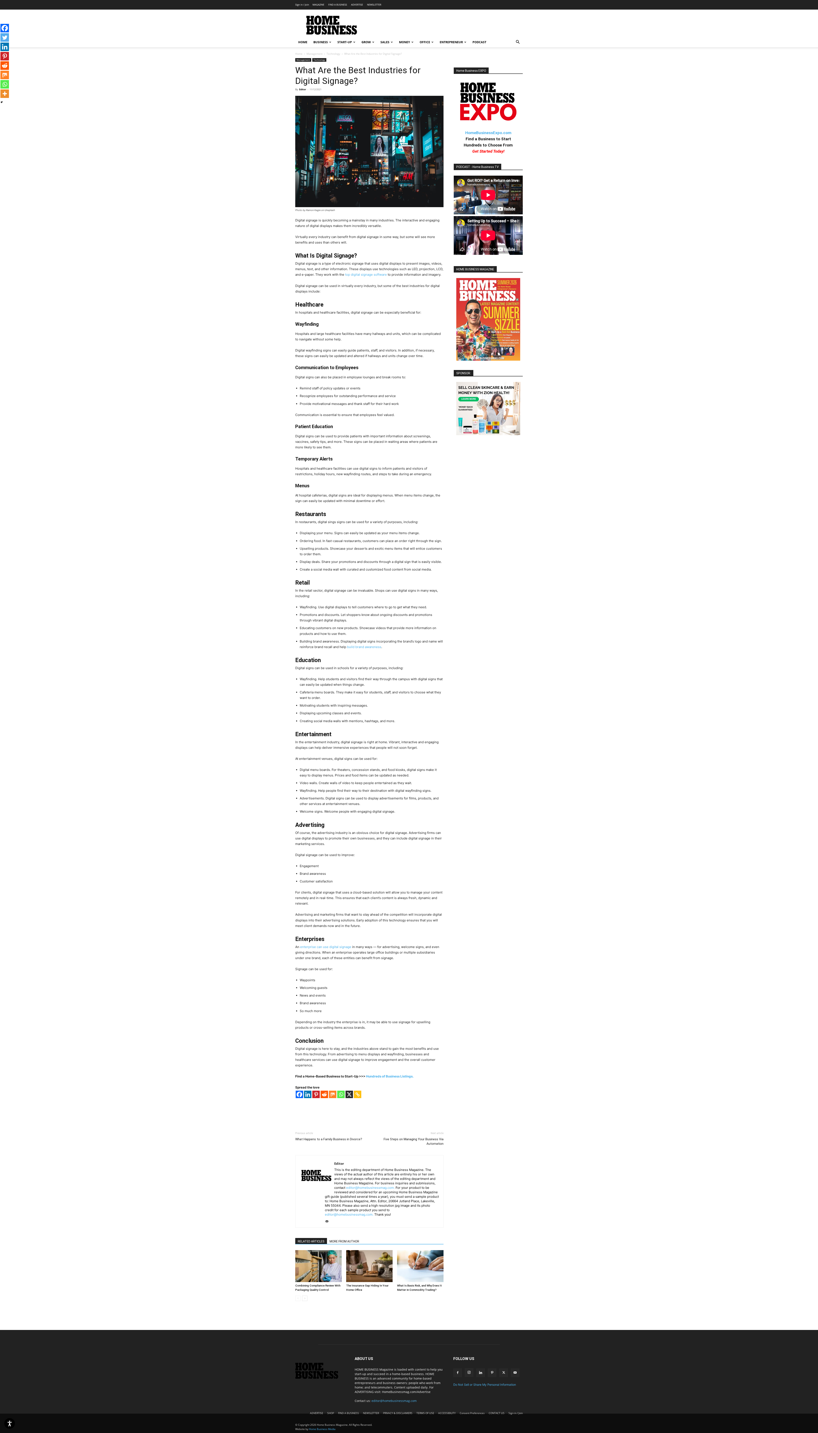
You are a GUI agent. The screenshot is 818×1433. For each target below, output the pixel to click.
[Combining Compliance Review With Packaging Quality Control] (318, 1266)
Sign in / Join (302, 4)
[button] (518, 42)
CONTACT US (496, 1413)
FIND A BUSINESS (337, 4)
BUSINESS (320, 42)
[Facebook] (299, 1094)
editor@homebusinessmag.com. (370, 1188)
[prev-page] (298, 1298)
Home (298, 54)
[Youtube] (515, 1372)
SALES (384, 42)
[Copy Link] (357, 1094)
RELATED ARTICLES (311, 1241)
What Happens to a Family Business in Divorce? (328, 1139)
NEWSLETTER (374, 4)
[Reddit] (324, 1094)
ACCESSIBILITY (447, 1413)
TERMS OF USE (425, 1413)
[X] (349, 1094)
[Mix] (332, 1094)
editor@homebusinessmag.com (394, 1401)
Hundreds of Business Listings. (389, 1076)
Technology (333, 54)
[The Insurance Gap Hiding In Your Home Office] (369, 1266)
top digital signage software (366, 275)
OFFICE (425, 42)
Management (315, 54)
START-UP (344, 42)
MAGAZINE (318, 4)
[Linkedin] (307, 1094)
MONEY (404, 42)
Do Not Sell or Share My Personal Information (484, 1384)
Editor (302, 89)
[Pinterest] (316, 1094)
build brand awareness (364, 647)
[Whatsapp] (341, 1094)
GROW (366, 42)
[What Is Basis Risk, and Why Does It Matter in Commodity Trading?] (420, 1266)
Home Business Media (322, 1429)
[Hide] (1, 102)
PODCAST (479, 42)
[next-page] (304, 1298)
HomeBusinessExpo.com (488, 132)
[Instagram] (469, 1372)
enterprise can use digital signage (325, 947)
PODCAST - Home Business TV (477, 167)
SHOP (330, 1413)
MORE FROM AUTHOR (344, 1241)
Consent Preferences (472, 1413)
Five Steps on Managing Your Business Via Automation (414, 1141)
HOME (302, 42)
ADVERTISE (357, 4)
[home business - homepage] (319, 1378)
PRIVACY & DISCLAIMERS (397, 1413)
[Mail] (328, 1221)
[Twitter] (4, 37)
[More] (4, 93)
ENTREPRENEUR (451, 42)
